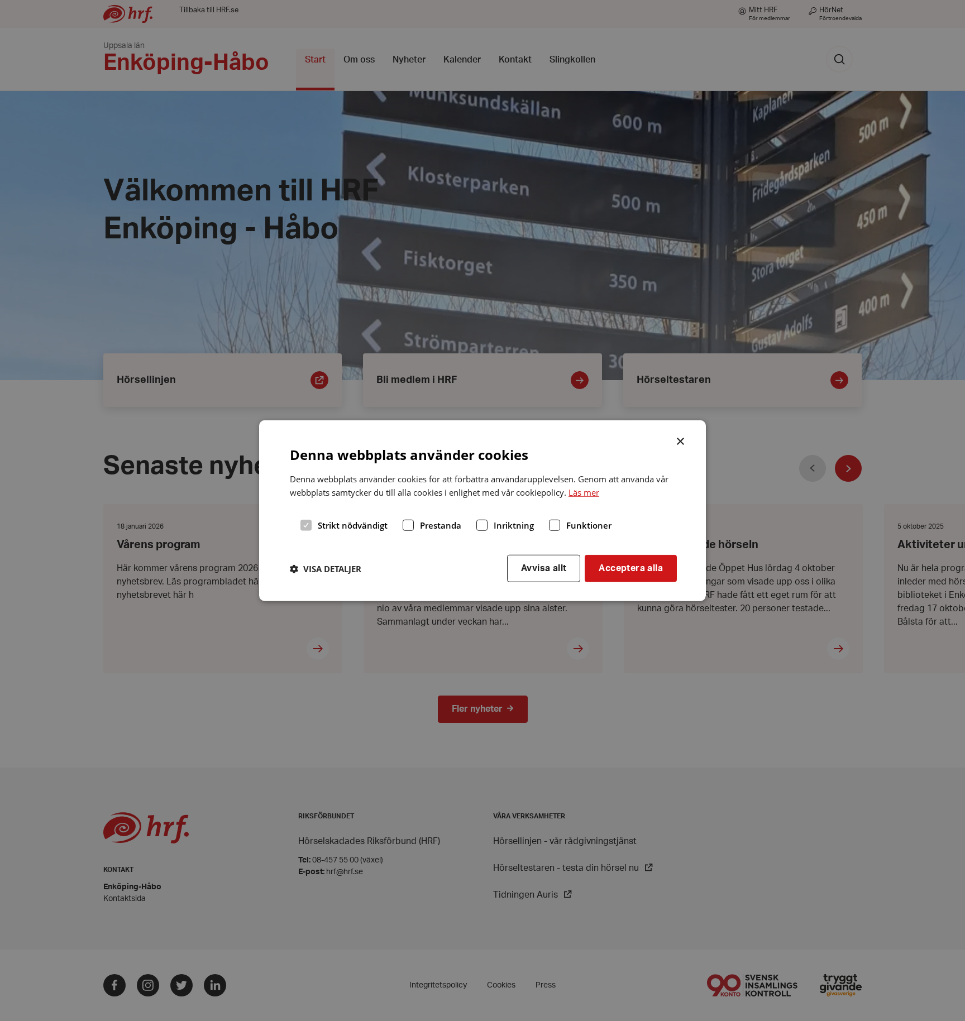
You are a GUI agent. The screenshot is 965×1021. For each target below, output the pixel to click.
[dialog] (482, 510)
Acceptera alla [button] (631, 568)
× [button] (681, 440)
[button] (325, 568)
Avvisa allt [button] (543, 568)
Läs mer (584, 492)
